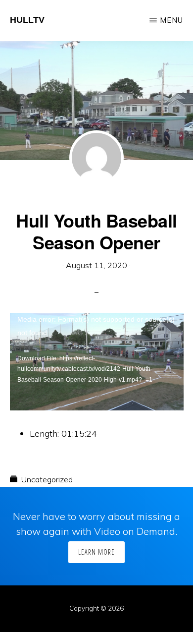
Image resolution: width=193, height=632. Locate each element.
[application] (97, 361)
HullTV (27, 20)
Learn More (96, 552)
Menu (171, 20)
